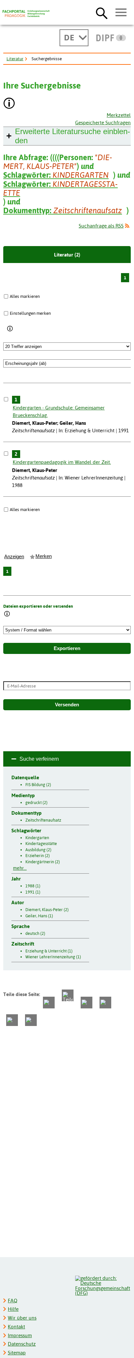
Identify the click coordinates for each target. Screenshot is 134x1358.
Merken (43, 556)
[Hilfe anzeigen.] (9, 104)
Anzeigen (14, 556)
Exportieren (67, 648)
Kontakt (16, 1326)
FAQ (12, 1300)
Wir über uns (22, 1318)
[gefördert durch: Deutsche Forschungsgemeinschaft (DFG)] (102, 1284)
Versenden (67, 704)
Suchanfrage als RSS (101, 226)
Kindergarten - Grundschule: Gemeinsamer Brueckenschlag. (59, 411)
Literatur (15, 58)
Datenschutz (22, 1344)
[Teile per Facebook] (49, 1002)
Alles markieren (25, 296)
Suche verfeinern (39, 759)
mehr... (20, 868)
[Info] (10, 328)
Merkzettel (119, 115)
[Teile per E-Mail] (12, 1020)
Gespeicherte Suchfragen (103, 122)
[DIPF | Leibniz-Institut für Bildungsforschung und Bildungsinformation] (111, 38)
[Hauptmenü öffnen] (121, 13)
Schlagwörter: (56, 175)
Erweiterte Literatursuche (72, 136)
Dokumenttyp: (62, 210)
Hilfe (13, 1309)
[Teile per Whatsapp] (86, 1002)
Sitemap (17, 1352)
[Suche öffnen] (101, 13)
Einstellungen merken (30, 313)
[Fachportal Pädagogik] (26, 13)
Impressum (20, 1335)
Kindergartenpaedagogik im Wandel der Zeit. (62, 462)
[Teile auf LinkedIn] (105, 1002)
